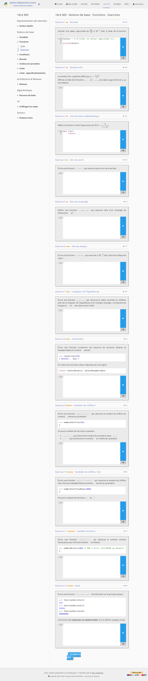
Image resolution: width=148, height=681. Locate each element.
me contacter (97, 673)
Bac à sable (72, 4)
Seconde (84, 4)
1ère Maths (95, 4)
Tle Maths (117, 4)
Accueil (59, 4)
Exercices (24, 50)
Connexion (138, 4)
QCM (22, 46)
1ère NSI (106, 4)
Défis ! (126, 4)
